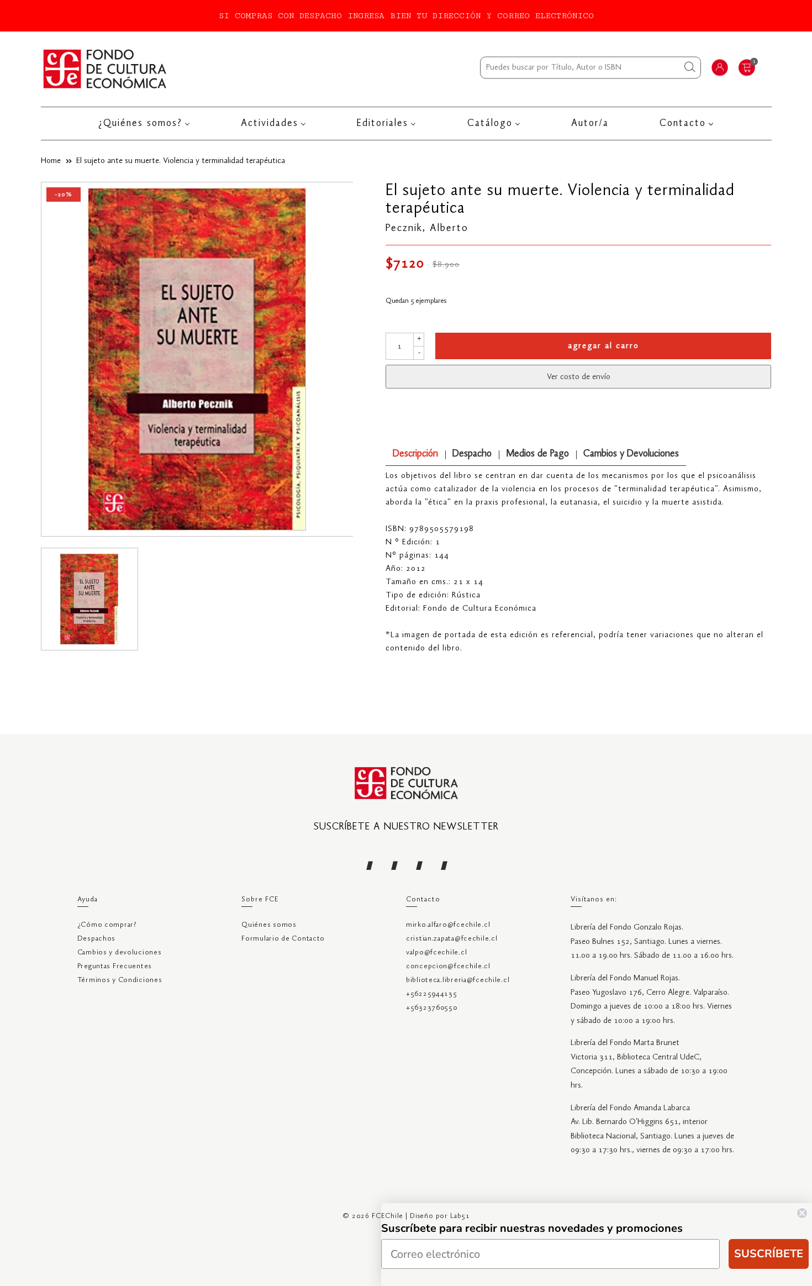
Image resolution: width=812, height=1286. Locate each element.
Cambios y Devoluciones (631, 454)
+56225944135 (431, 994)
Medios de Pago (537, 454)
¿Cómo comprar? (107, 925)
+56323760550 (431, 1008)
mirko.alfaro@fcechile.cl (448, 925)
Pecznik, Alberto (427, 228)
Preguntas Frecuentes (114, 966)
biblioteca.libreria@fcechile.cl (457, 980)
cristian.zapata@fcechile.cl (451, 939)
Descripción (415, 454)
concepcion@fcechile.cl (448, 966)
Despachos (96, 939)
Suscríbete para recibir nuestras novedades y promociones (532, 1228)
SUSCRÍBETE (768, 1253)
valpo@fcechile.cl (436, 952)
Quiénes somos (268, 925)
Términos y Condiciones (119, 980)
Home (51, 160)
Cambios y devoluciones (119, 952)
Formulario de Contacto (283, 939)
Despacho (472, 454)
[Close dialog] (802, 1213)
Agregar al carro (603, 346)
